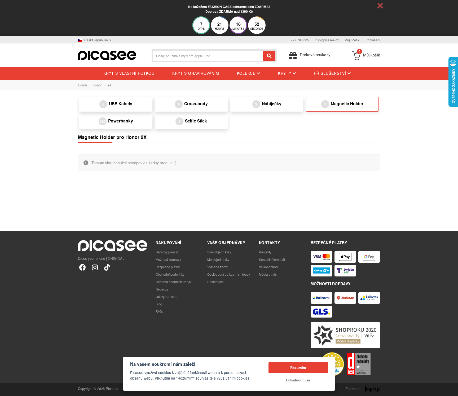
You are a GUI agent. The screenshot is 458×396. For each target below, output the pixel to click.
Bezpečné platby (168, 267)
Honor (97, 84)
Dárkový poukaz (167, 252)
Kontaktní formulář (272, 259)
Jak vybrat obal (166, 296)
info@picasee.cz (327, 40)
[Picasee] (107, 54)
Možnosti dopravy (168, 259)
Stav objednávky (219, 252)
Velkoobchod (268, 267)
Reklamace (215, 281)
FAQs (159, 311)
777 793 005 (300, 40)
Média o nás (268, 274)
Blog (159, 304)
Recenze (162, 289)
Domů (82, 84)
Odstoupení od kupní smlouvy (228, 274)
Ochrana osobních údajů (173, 281)
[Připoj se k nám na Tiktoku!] (107, 267)
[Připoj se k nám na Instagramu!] (94, 267)
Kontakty (265, 252)
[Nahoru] (7, 389)
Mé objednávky (218, 259)
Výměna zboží (217, 267)
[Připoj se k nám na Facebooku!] (82, 267)
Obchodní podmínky (170, 274)
